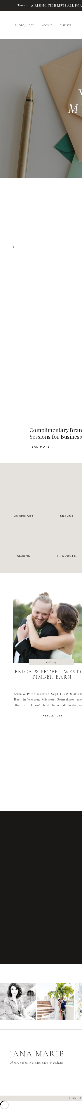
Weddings (52, 662)
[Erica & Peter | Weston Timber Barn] (9, 5)
